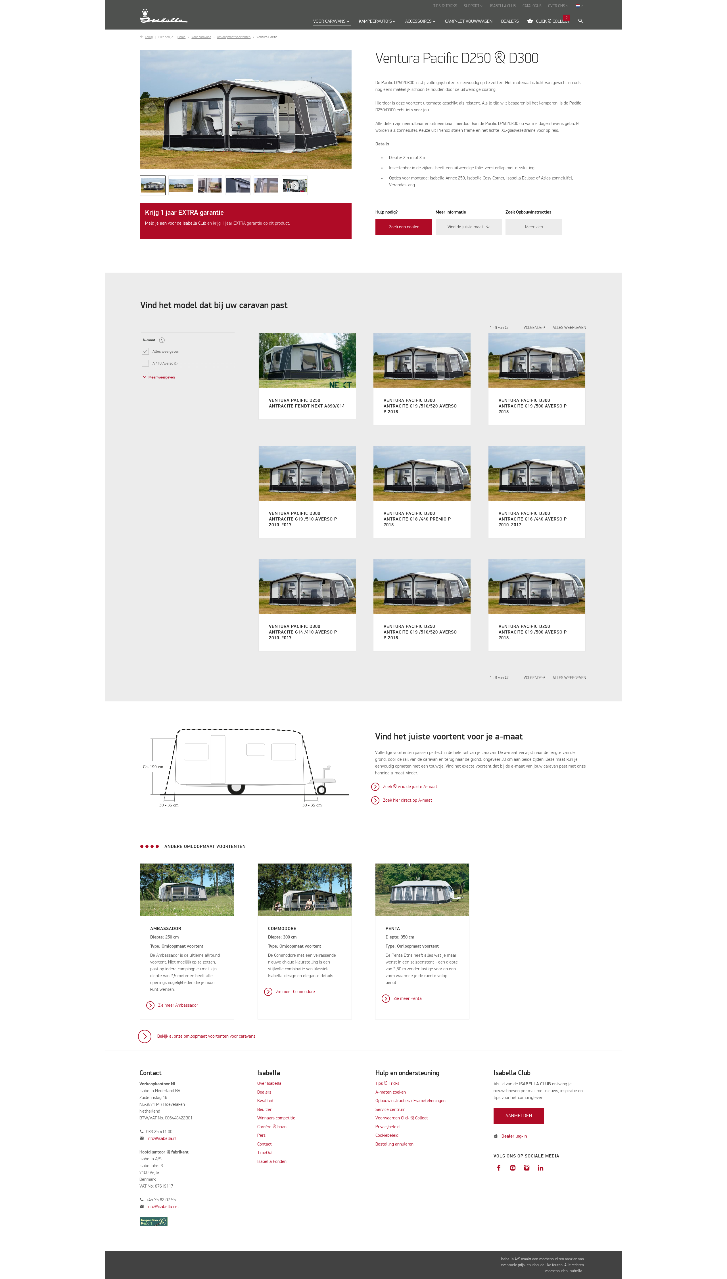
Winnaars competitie (276, 1118)
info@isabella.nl (161, 1138)
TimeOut (265, 1153)
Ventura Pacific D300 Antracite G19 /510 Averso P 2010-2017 (303, 519)
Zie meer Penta (408, 998)
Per (260, 1135)
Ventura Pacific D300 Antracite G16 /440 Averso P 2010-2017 (533, 519)
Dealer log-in (514, 1136)
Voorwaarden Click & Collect (401, 1118)
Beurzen (264, 1109)
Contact (264, 1144)
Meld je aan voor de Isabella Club (175, 223)
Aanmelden (518, 1116)
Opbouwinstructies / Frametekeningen (410, 1101)
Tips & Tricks (387, 1083)
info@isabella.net (163, 1207)
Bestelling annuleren (394, 1144)
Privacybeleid (387, 1127)
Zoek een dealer (404, 227)
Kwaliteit (266, 1101)
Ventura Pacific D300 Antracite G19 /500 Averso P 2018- (533, 406)
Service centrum (390, 1109)
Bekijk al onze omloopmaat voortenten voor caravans (206, 1036)
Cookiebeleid (386, 1135)
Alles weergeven (569, 328)
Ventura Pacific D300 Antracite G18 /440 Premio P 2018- (417, 519)
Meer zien (534, 227)
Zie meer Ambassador (178, 1005)
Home (181, 37)
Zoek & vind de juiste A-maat (410, 787)
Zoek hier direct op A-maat (407, 800)
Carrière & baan (272, 1127)
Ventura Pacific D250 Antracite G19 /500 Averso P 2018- (533, 632)
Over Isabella (269, 1083)
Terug (149, 37)
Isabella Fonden (272, 1161)
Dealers (264, 1092)
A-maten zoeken (390, 1092)
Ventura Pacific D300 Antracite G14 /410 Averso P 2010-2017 (303, 632)
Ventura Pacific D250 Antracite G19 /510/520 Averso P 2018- (420, 632)
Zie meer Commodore (295, 992)
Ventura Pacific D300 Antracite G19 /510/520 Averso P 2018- (420, 406)
